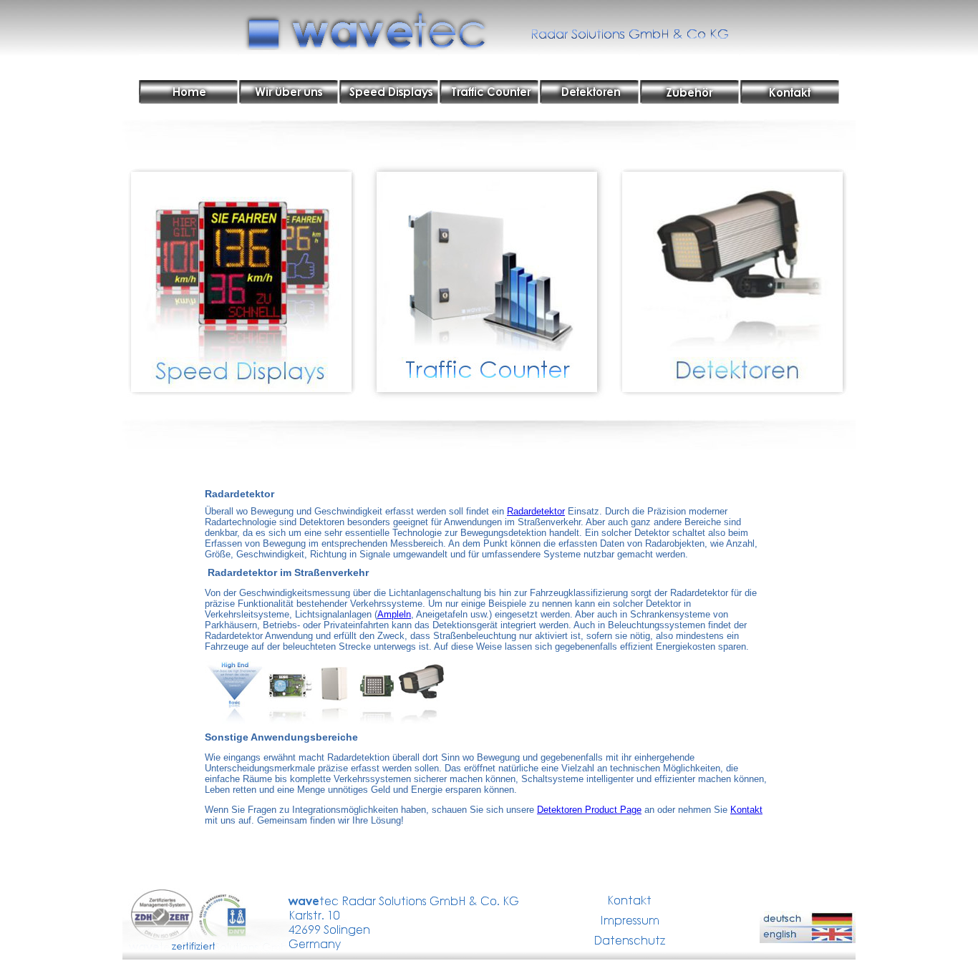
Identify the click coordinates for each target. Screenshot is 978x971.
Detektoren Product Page (589, 809)
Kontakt (746, 809)
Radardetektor (536, 511)
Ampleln (394, 614)
